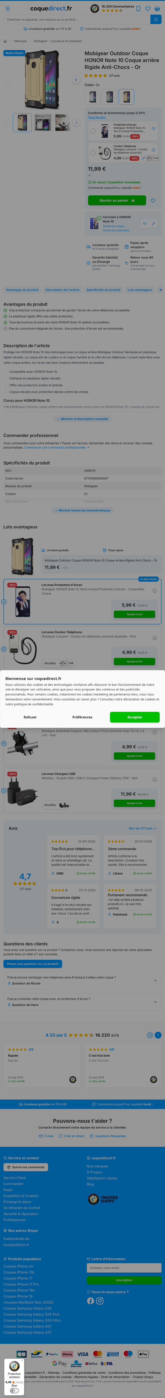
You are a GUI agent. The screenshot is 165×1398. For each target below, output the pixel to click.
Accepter (134, 717)
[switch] (14, 1390)
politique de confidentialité (33, 704)
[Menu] (21, 1361)
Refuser (30, 717)
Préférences (82, 717)
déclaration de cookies (139, 699)
